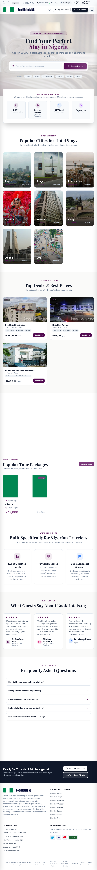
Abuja (37, 76)
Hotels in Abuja (56, 797)
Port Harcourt (48, 76)
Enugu (78, 76)
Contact (75, 863)
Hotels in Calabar (57, 804)
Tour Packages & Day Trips (13, 840)
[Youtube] (12, 819)
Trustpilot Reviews (91, 864)
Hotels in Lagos (56, 793)
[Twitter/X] (33, 3)
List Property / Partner (11, 850)
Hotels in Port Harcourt (59, 800)
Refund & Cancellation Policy (53, 863)
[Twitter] (15, 819)
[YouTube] (30, 3)
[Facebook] (23, 3)
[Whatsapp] (9, 819)
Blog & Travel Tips (10, 843)
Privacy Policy (37, 864)
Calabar (59, 76)
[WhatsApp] (28, 3)
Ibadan (69, 76)
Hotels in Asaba (56, 814)
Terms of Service (82, 864)
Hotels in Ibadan (56, 807)
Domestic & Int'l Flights (11, 829)
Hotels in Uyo (55, 818)
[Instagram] (26, 3)
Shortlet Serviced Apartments (14, 833)
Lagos (28, 76)
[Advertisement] (48, 422)
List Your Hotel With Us (75, 775)
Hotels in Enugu (56, 811)
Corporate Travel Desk (11, 847)
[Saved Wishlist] (49, 10)
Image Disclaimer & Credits (65, 863)
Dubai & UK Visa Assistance (13, 836)
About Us (44, 864)
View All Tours (86, 464)
